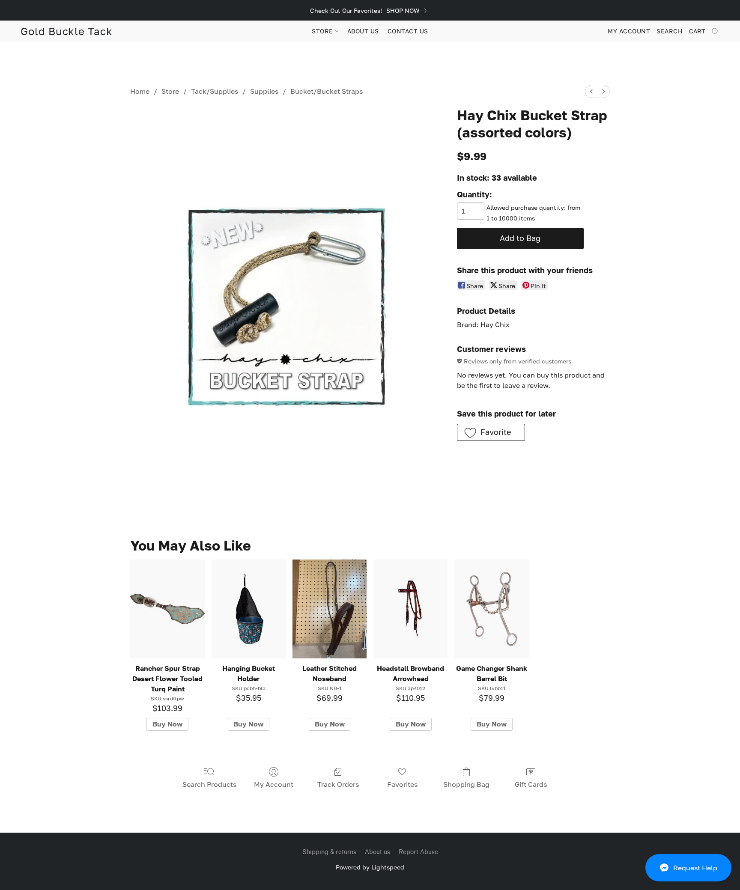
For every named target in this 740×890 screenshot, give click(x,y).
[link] (408, 11)
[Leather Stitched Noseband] (329, 609)
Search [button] (669, 31)
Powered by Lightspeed (370, 867)
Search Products (209, 784)
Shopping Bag (466, 784)
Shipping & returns (329, 852)
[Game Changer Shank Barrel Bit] (491, 609)
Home (139, 91)
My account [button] (629, 31)
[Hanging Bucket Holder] (249, 609)
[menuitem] (591, 91)
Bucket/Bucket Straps (326, 91)
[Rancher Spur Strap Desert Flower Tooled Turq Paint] (167, 609)
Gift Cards (531, 784)
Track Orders (338, 784)
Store (170, 91)
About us (377, 852)
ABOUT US (363, 31)
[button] (688, 867)
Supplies (264, 91)
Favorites (402, 784)
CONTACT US (408, 31)
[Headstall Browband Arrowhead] (410, 609)
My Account (273, 784)
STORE (323, 31)
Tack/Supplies (214, 91)
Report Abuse (418, 852)
